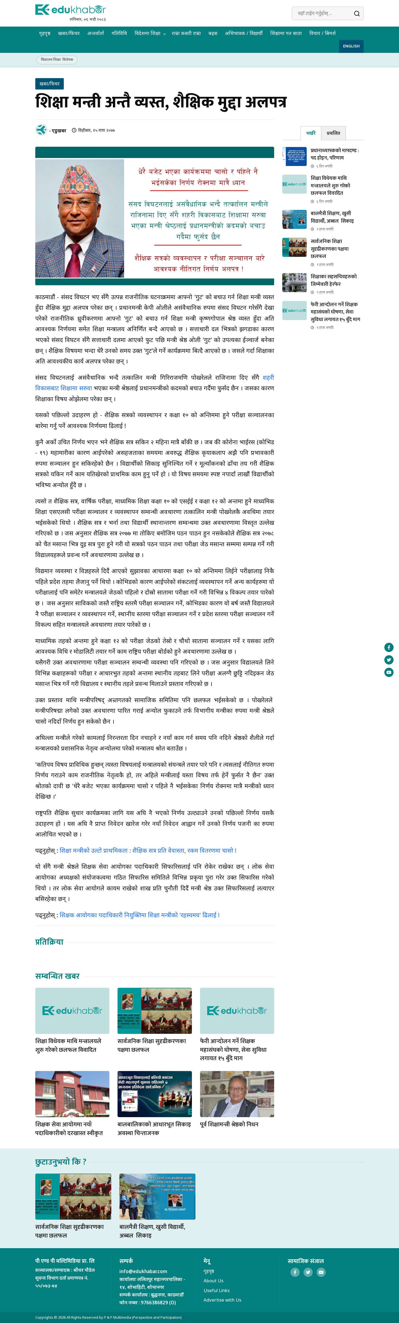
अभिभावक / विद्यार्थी (244, 33)
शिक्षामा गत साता (286, 33)
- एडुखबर (57, 130)
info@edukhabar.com (143, 1271)
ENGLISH (351, 46)
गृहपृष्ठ (44, 33)
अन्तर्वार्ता (95, 33)
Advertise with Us (222, 1300)
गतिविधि (119, 33)
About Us (213, 1280)
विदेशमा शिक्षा (147, 33)
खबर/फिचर (69, 33)
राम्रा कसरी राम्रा (186, 33)
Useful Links (217, 1290)
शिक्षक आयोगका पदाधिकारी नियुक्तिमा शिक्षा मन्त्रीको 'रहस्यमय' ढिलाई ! (140, 915)
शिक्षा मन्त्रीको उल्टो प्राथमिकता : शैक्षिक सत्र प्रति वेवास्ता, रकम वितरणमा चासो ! (147, 850)
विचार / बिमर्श (322, 33)
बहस (212, 33)
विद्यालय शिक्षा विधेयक (57, 59)
